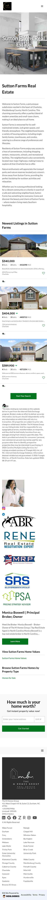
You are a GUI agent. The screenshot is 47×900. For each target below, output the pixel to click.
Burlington (28, 839)
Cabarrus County (9, 867)
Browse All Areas (9, 885)
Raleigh (27, 828)
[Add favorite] (43, 273)
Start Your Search (23, 396)
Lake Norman (29, 842)
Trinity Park (7, 849)
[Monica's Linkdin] (23, 514)
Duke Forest (28, 846)
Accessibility (26, 895)
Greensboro (7, 839)
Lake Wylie (6, 846)
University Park (30, 853)
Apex (4, 877)
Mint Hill (27, 870)
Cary (4, 835)
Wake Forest (7, 828)
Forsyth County (30, 867)
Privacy (42, 895)
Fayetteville (28, 881)
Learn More (15, 641)
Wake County (29, 859)
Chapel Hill (28, 831)
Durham (5, 831)
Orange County (8, 863)
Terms (35, 895)
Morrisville (28, 874)
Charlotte (6, 870)
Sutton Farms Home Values (14, 658)
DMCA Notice (8, 814)
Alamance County (9, 859)
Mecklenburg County (32, 863)
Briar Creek (28, 849)
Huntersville (29, 877)
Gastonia (5, 881)
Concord (5, 874)
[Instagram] (23, 508)
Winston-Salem (30, 835)
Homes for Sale (9, 678)
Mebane (5, 842)
